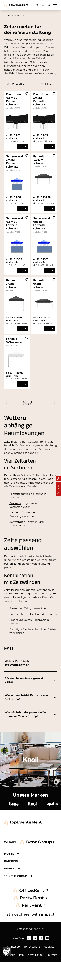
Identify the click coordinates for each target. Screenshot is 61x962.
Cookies (49, 947)
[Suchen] (49, 5)
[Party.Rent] (30, 897)
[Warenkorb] (43, 5)
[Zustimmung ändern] (7, 951)
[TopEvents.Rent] (16, 5)
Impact (9, 868)
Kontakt (52, 955)
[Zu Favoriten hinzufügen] (27, 94)
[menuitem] (11, 403)
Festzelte (15, 503)
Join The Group (15, 876)
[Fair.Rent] (30, 905)
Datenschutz (32, 947)
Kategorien (18, 84)
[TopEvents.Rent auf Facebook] (41, 938)
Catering (11, 861)
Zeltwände (16, 521)
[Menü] (55, 5)
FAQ (21, 955)
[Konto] (37, 5)
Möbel (9, 853)
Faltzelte (15, 493)
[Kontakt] (58, 478)
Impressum (13, 947)
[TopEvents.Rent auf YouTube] (47, 938)
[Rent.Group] (37, 842)
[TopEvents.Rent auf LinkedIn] (29, 938)
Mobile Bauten (17, 15)
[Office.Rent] (30, 890)
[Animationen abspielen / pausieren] (56, 782)
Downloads (35, 955)
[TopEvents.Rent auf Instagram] (35, 938)
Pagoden (15, 512)
